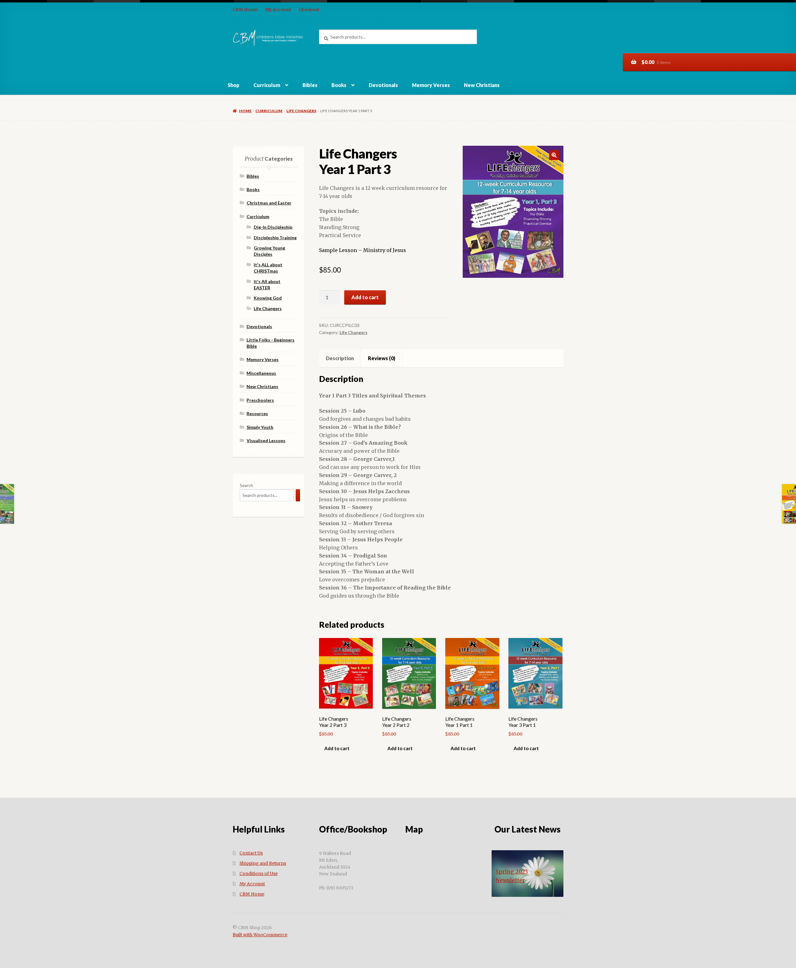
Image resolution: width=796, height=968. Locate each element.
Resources (257, 413)
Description (340, 358)
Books (338, 85)
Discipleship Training (275, 237)
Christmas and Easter (269, 202)
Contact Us (251, 853)
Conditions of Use (258, 873)
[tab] (340, 358)
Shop (233, 85)
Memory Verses (431, 85)
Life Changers (301, 110)
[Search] (298, 495)
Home (245, 110)
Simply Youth (260, 427)
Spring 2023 (512, 871)
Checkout (308, 9)
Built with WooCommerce (260, 935)
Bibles (310, 85)
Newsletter (510, 880)
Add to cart (365, 297)
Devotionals (383, 85)
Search (246, 485)
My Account (278, 9)
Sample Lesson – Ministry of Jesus (362, 250)
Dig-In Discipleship (273, 227)
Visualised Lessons (266, 440)
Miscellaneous (261, 373)
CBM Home (245, 9)
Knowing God (268, 297)
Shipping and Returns (262, 863)
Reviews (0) (381, 358)
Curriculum (266, 85)
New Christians (482, 85)
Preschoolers (260, 400)
